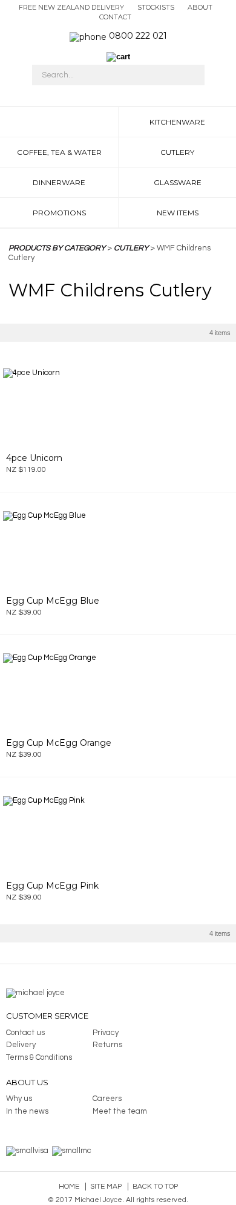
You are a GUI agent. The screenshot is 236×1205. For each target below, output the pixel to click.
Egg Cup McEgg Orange (58, 742)
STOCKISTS (155, 7)
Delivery (21, 1044)
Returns (107, 1044)
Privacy (106, 1032)
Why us (19, 1098)
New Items (177, 212)
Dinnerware (59, 182)
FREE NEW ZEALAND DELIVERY (71, 7)
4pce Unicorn (34, 457)
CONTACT (115, 17)
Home (69, 1186)
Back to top (155, 1186)
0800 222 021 (138, 35)
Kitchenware (177, 121)
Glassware (178, 182)
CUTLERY (131, 248)
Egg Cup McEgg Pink (52, 885)
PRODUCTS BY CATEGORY (56, 248)
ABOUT (200, 7)
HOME (59, 122)
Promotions (59, 212)
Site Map (106, 1186)
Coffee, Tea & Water (59, 152)
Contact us (25, 1032)
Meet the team (120, 1111)
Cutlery (177, 152)
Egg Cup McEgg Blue (52, 600)
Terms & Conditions (39, 1057)
